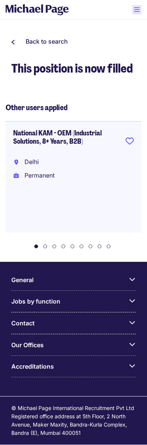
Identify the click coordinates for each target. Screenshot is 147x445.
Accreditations (32, 366)
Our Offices (27, 345)
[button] (39, 41)
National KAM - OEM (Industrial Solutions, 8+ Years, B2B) (57, 137)
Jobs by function (35, 301)
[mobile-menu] (136, 9)
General (22, 280)
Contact (23, 323)
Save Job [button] (130, 143)
